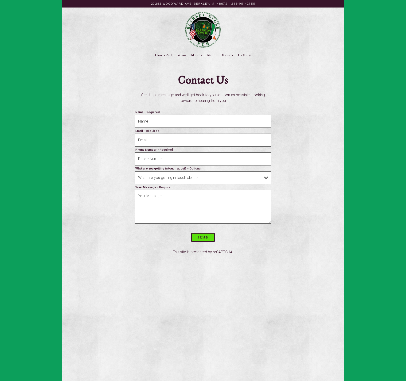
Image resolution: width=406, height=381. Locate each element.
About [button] (212, 55)
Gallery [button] (244, 55)
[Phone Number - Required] (203, 158)
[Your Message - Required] (203, 207)
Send (203, 237)
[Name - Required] (203, 121)
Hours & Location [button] (170, 55)
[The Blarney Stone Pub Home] (203, 29)
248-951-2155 (243, 3)
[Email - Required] (203, 140)
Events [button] (227, 55)
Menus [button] (196, 55)
